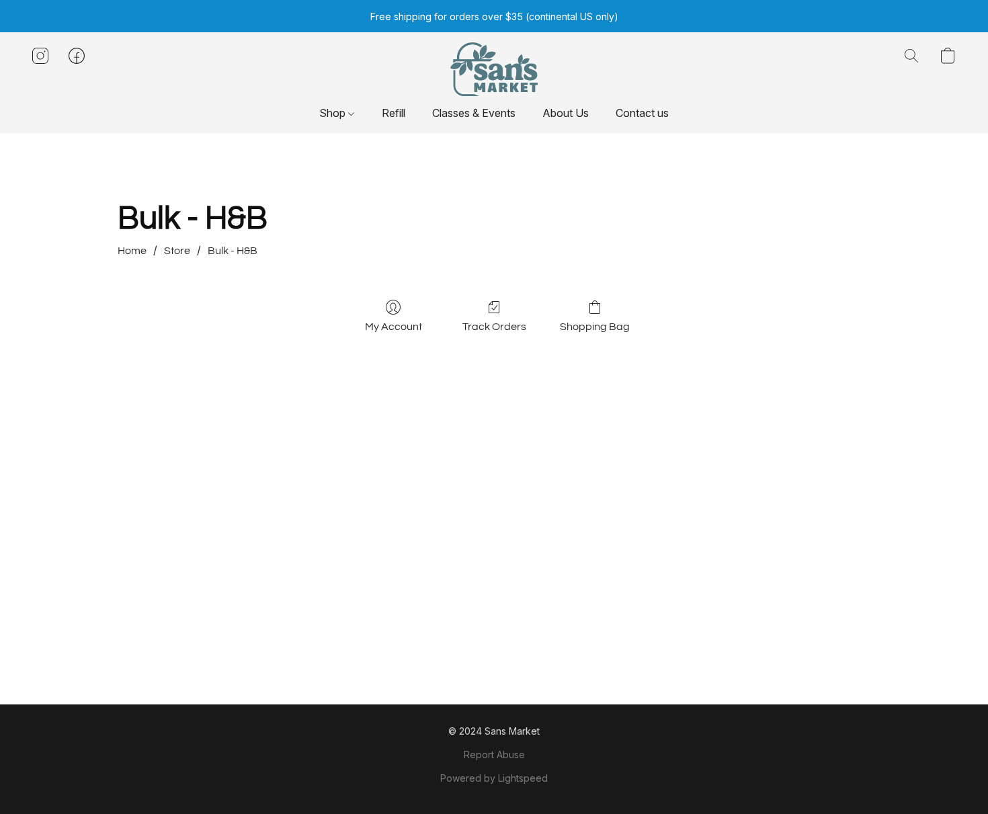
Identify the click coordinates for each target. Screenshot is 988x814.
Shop (333, 113)
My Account (393, 326)
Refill (393, 113)
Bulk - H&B (232, 250)
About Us (565, 113)
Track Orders (494, 326)
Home (132, 250)
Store (177, 250)
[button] (493, 69)
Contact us (642, 113)
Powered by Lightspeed (494, 778)
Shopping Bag (595, 326)
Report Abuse (494, 754)
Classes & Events (474, 113)
